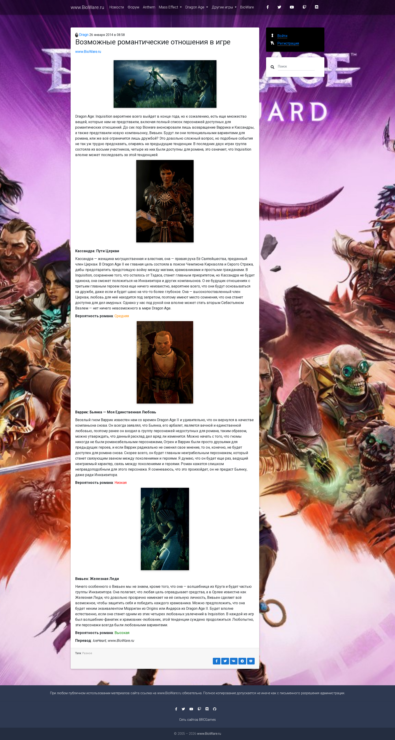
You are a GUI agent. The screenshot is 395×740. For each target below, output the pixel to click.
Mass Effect (169, 7)
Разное (87, 653)
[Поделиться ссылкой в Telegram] (242, 661)
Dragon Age (195, 7)
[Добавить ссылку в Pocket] (251, 661)
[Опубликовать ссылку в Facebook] (217, 661)
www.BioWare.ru (87, 7)
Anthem (149, 7)
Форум (133, 7)
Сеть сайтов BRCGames (197, 720)
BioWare (247, 7)
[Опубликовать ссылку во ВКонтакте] (234, 661)
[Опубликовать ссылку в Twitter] (225, 661)
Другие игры (223, 7)
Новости (116, 7)
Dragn (83, 35)
